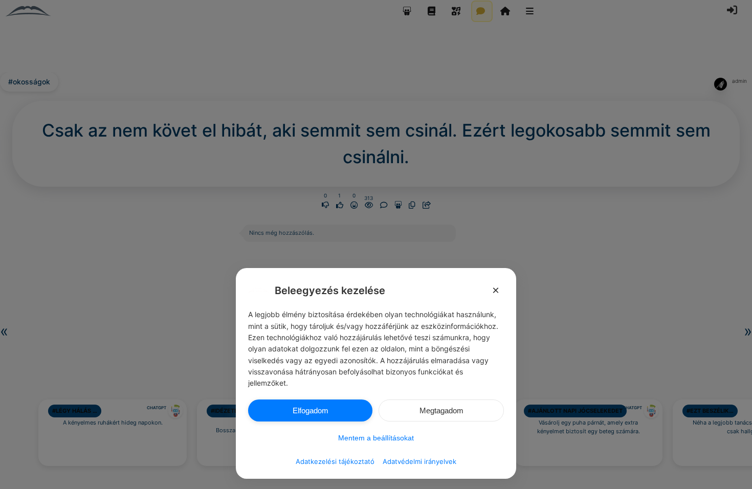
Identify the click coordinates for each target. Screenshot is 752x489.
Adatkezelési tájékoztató (335, 461)
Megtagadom (441, 410)
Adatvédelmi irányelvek (419, 461)
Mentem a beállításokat (376, 438)
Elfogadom (310, 410)
